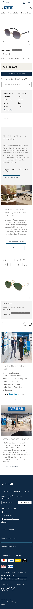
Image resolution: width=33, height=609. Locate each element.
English (26, 491)
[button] (26, 8)
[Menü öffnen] (2, 8)
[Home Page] (8, 7)
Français (7, 491)
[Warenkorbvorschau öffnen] (31, 8)
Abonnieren (25, 502)
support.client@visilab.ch (11, 519)
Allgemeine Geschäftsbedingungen (10, 602)
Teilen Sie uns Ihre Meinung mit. (15, 579)
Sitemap (3, 604)
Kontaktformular (9, 512)
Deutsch (17, 491)
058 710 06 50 (8, 515)
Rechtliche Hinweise (6, 599)
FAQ (5, 522)
